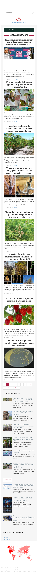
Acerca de (17, 9)
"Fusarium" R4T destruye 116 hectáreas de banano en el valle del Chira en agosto (23, 426)
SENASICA (7, 539)
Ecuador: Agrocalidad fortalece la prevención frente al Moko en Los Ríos (23, 439)
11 (8, 388)
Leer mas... (16, 121)
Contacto (26, 9)
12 (11, 388)
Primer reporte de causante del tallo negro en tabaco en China (23, 400)
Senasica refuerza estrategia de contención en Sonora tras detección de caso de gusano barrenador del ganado (23, 518)
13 (15, 388)
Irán (13, 30)
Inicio (10, 9)
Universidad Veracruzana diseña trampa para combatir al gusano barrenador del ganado (22, 499)
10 (4, 388)
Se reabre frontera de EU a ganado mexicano (23, 451)
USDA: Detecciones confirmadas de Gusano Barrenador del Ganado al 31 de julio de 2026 (23, 486)
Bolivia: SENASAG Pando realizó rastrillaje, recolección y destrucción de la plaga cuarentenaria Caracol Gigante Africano (23, 465)
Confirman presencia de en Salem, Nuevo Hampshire (23, 413)
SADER (6, 537)
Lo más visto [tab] (8, 479)
